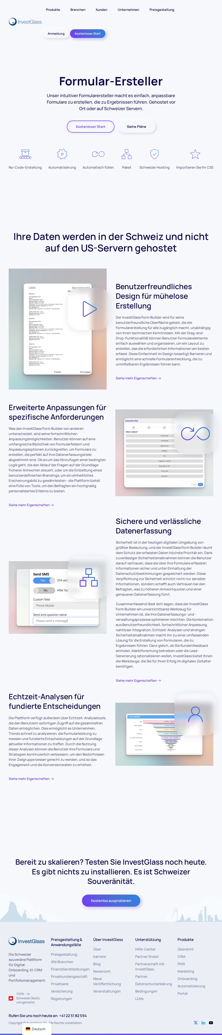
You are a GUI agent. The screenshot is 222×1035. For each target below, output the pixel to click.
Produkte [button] (53, 9)
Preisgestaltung (162, 9)
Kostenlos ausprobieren (111, 900)
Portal (183, 993)
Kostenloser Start (88, 33)
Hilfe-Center (145, 949)
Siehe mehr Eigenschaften (136, 378)
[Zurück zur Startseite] (26, 21)
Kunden (101, 9)
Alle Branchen (62, 961)
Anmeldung (56, 33)
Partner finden (147, 956)
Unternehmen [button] (128, 9)
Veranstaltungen (107, 991)
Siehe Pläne (136, 126)
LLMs (139, 998)
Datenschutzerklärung (153, 983)
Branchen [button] (77, 9)
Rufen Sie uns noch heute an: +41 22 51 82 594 (48, 1015)
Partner (141, 976)
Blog (97, 964)
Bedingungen (146, 991)
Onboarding (187, 978)
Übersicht (186, 949)
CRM (181, 956)
